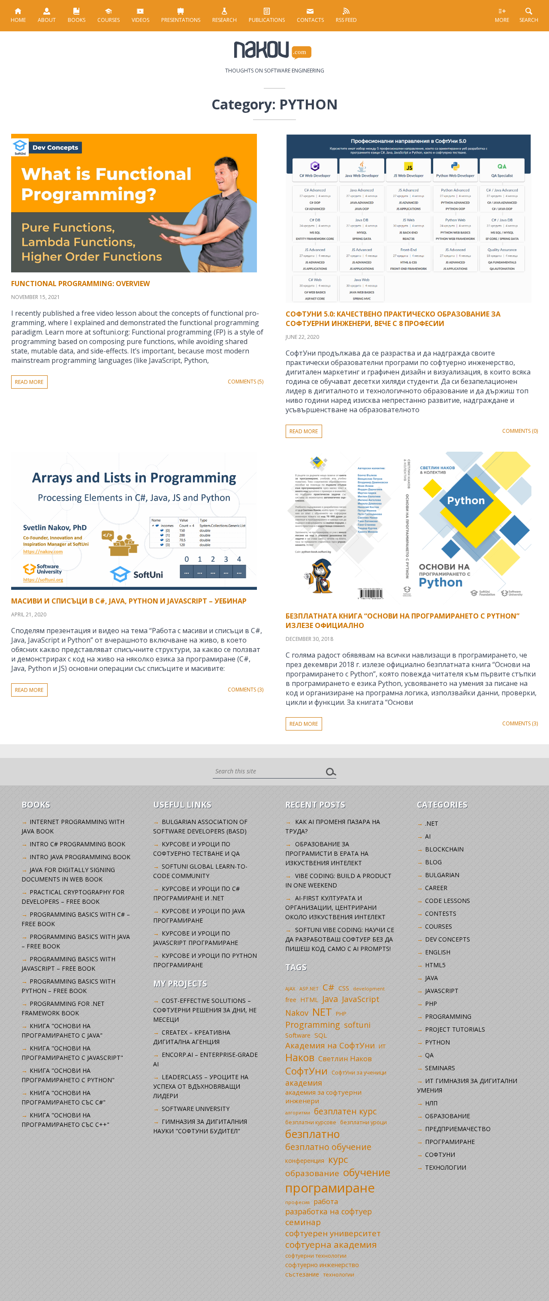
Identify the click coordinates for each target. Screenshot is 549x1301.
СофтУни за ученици (359, 1072)
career (436, 888)
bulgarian (442, 875)
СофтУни (306, 1071)
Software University (195, 1109)
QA (429, 1055)
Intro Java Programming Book (80, 857)
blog (433, 862)
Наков (299, 1057)
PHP (341, 1013)
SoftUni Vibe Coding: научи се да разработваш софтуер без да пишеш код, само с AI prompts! (339, 939)
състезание (302, 1274)
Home (18, 20)
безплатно (312, 1133)
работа (326, 1201)
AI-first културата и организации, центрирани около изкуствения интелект (335, 907)
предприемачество (458, 1129)
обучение (366, 1172)
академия (303, 1083)
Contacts (310, 20)
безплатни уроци (363, 1122)
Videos (140, 20)
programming (448, 1016)
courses (438, 926)
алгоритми (297, 1113)
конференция (304, 1160)
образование (312, 1173)
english (437, 952)
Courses (108, 20)
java (431, 978)
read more (29, 382)
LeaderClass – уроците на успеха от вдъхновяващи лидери (200, 1086)
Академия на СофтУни (330, 1045)
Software (298, 1035)
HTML (309, 1000)
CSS (343, 988)
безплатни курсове (310, 1122)
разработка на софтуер (328, 1211)
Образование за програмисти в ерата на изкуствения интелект (326, 853)
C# (329, 987)
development (369, 988)
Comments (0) (520, 431)
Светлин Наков (345, 1058)
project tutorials (455, 1029)
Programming (312, 1024)
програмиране (330, 1187)
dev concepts (447, 939)
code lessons (447, 901)
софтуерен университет (333, 1233)
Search (528, 20)
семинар (303, 1222)
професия (297, 1202)
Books (76, 20)
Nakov (296, 1013)
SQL (320, 1035)
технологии (338, 1274)
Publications (267, 20)
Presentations (180, 20)
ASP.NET (309, 988)
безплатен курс (345, 1111)
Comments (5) (245, 381)
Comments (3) (245, 689)
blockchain (444, 849)
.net (431, 823)
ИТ (382, 1046)
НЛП (431, 1103)
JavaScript (361, 998)
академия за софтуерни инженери (323, 1096)
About (47, 20)
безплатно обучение (328, 1147)
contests (440, 913)
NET (322, 1012)
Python (437, 1042)
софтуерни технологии (316, 1255)
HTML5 (435, 965)
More (502, 20)
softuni (357, 1025)
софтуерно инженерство (322, 1265)
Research (224, 20)
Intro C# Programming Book (77, 844)
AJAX (290, 988)
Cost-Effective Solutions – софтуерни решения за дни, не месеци (204, 1009)
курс (338, 1159)
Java (330, 999)
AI (428, 836)
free (290, 1000)
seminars (440, 1068)
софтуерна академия (331, 1244)
